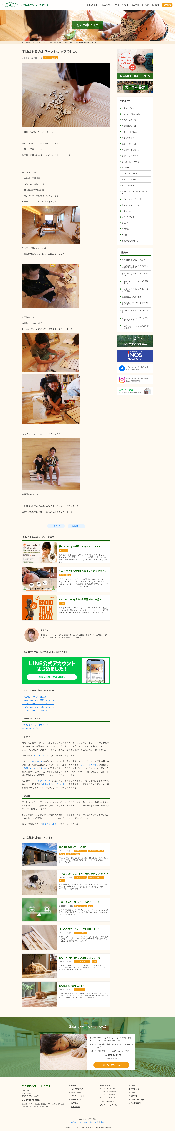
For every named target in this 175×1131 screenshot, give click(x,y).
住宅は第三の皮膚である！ (132, 297)
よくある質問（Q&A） (131, 162)
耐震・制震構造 (128, 217)
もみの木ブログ (77, 1089)
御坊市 (58, 1104)
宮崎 (96, 1122)
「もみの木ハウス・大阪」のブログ (38, 704)
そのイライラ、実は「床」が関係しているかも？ (135, 319)
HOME (73, 1085)
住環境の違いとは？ (130, 126)
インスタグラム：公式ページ (35, 725)
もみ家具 (125, 229)
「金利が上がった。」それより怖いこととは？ (135, 327)
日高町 (47, 1106)
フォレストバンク (36, 761)
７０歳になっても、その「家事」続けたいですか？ (135, 267)
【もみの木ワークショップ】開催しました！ (135, 282)
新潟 (79, 1122)
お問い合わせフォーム (110, 1065)
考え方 (124, 235)
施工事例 (135, 5)
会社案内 (145, 5)
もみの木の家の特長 (109, 1088)
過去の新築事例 (135, 1103)
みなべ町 (29, 1106)
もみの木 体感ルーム (109, 1097)
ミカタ (109, 1127)
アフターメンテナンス (131, 205)
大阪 (85, 1122)
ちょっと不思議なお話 (131, 114)
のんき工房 (39, 756)
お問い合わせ (134, 1089)
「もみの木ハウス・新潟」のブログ (38, 700)
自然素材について (129, 168)
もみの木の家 (105, 5)
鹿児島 (73, 1122)
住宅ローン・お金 (129, 144)
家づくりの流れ (128, 138)
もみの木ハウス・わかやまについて (135, 192)
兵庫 (91, 1122)
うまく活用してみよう (131, 132)
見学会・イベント (121, 5)
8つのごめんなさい (107, 1101)
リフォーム (126, 211)
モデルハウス (76, 1100)
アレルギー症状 (128, 185)
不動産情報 (133, 1096)
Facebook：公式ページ (33, 728)
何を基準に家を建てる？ (131, 150)
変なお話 (125, 223)
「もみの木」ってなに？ (131, 199)
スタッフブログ (128, 108)
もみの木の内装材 (108, 1094)
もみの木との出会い (130, 156)
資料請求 (167, 5)
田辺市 (53, 1104)
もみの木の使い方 (129, 120)
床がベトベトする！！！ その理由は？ (135, 311)
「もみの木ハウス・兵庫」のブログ (38, 707)
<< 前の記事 (56, 526)
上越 (102, 1122)
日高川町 (41, 1106)
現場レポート (76, 1092)
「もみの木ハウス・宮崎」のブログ (38, 711)
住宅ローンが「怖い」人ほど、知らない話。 (135, 290)
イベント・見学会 (51, 58)
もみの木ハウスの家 (130, 174)
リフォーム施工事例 (136, 1100)
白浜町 (35, 1106)
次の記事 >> (76, 526)
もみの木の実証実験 (109, 1091)
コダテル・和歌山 (50, 824)
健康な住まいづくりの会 (35, 768)
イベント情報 (166, 1102)
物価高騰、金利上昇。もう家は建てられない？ (135, 303)
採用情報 (155, 5)
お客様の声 (75, 1107)
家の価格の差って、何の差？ (133, 260)
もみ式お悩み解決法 (130, 241)
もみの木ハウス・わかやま (34, 5)
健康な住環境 (92, 5)
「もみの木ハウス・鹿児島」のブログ (39, 697)
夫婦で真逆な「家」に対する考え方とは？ (135, 274)
